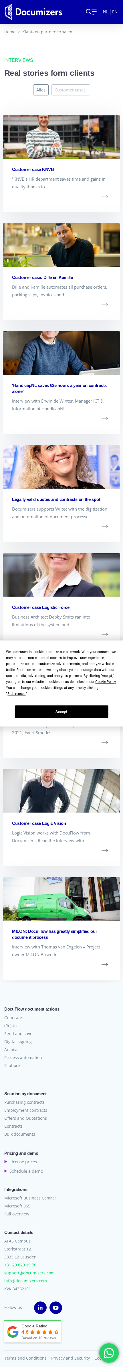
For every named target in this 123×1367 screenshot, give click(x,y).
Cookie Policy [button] (105, 682)
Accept (61, 712)
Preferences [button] (16, 694)
